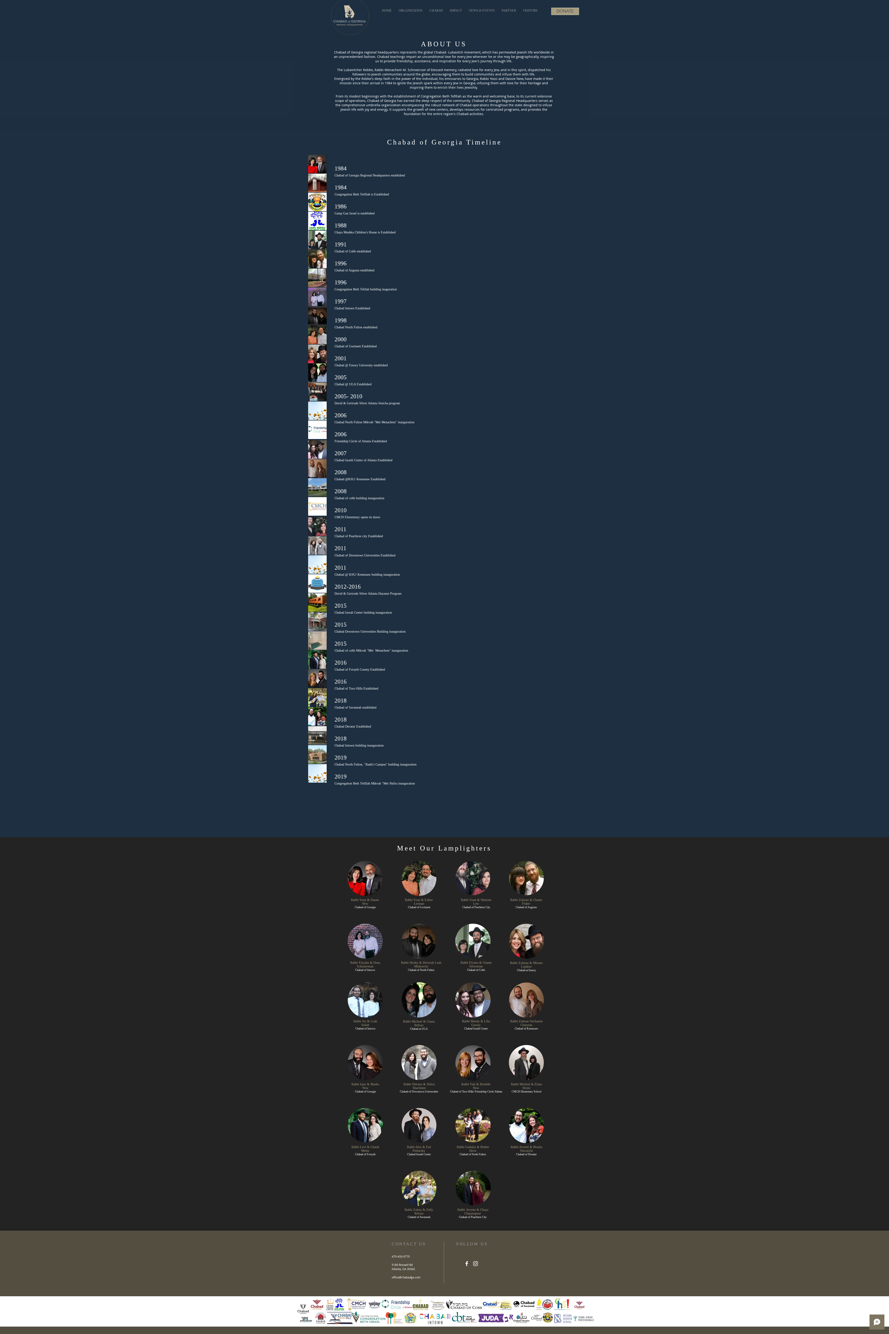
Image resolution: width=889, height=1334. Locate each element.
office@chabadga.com (406, 1277)
